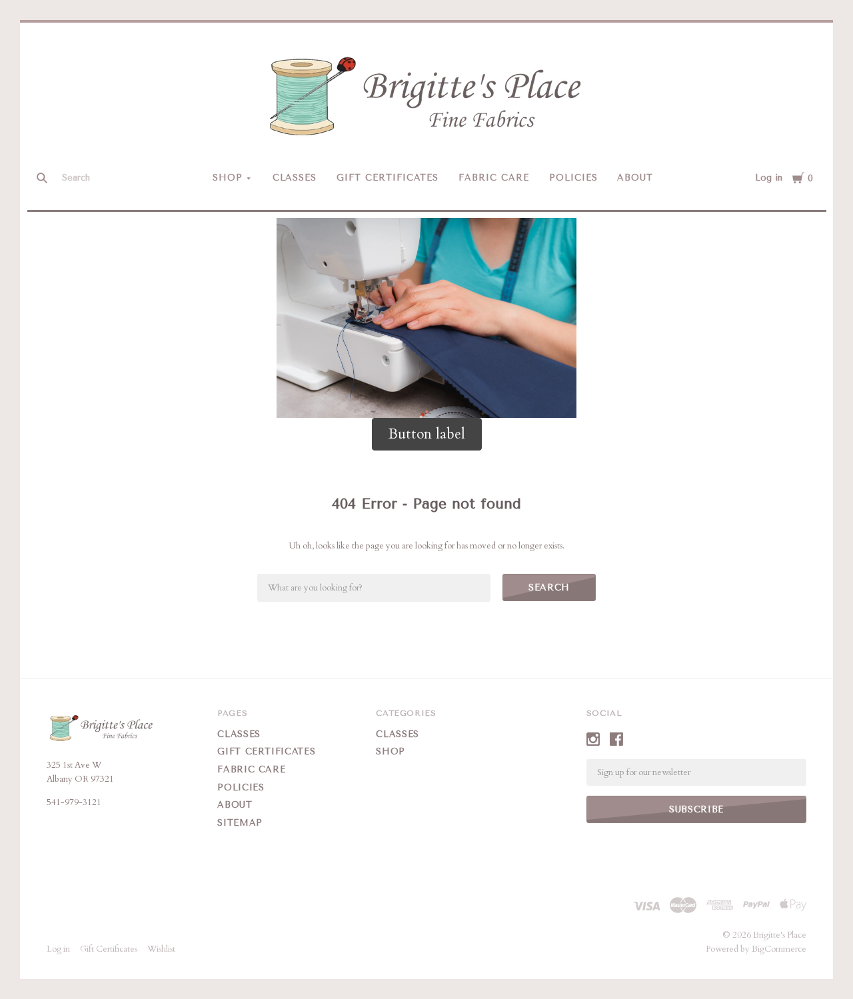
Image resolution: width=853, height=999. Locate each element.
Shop (228, 178)
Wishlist (161, 949)
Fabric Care (493, 178)
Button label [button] (427, 434)
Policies (573, 178)
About (635, 178)
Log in (768, 178)
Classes (295, 178)
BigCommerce (779, 949)
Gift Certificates (387, 178)
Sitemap (240, 823)
